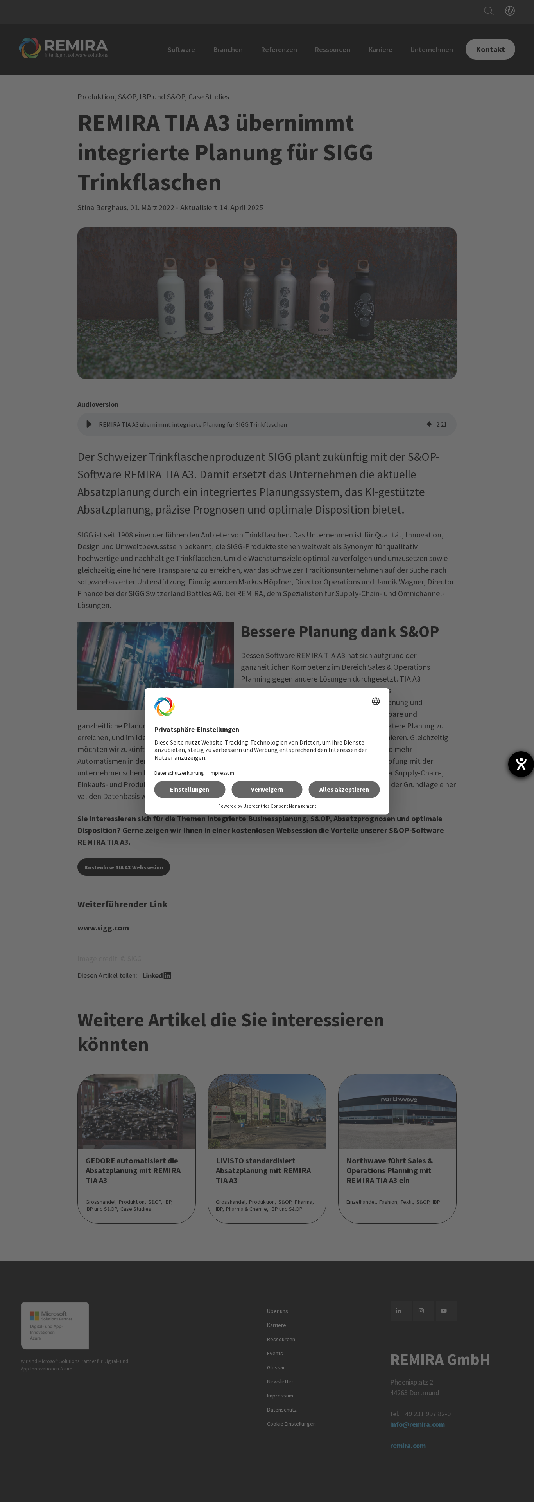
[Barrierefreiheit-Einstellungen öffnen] (521, 764)
